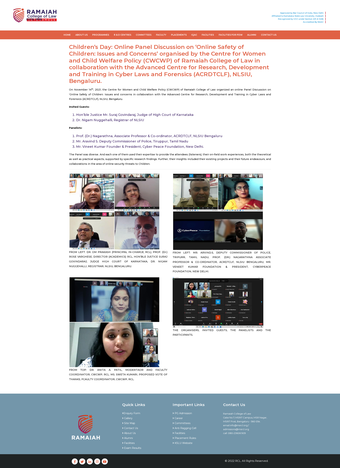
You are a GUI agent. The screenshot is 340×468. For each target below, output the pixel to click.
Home (67, 34)
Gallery (127, 418)
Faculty (161, 34)
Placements (179, 34)
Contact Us (268, 34)
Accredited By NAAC (313, 22)
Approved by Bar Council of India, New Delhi (302, 13)
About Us (81, 34)
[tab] (144, 407)
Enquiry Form (131, 413)
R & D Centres (122, 34)
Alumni (251, 34)
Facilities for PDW (231, 34)
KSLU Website (183, 443)
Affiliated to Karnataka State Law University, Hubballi (298, 16)
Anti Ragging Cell (185, 428)
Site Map (129, 423)
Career (178, 418)
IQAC (194, 34)
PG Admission (183, 413)
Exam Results (132, 448)
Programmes (100, 34)
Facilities (208, 34)
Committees (143, 34)
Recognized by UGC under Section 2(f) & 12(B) (301, 19)
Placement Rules (185, 438)
